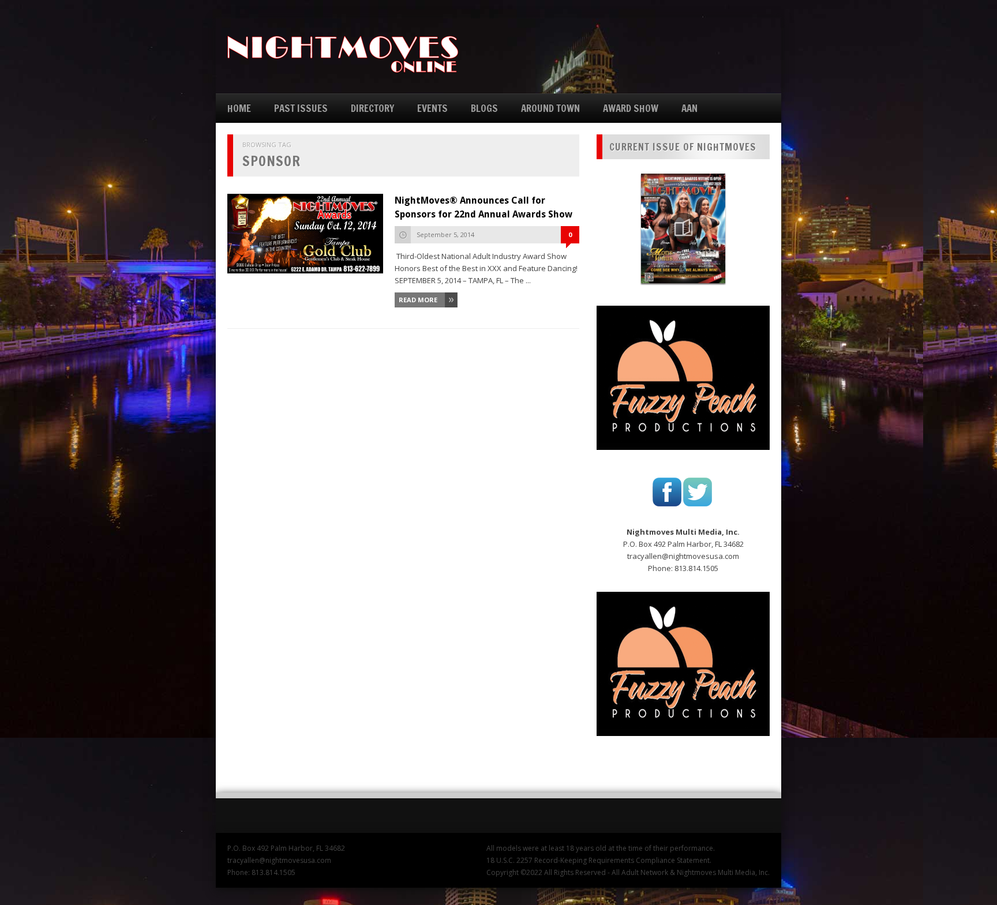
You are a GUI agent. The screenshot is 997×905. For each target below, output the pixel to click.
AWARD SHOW (630, 108)
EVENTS (432, 108)
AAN (689, 108)
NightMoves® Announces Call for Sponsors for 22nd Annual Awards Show (483, 207)
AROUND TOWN (550, 108)
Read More (418, 299)
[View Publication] (683, 228)
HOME (239, 108)
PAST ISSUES (301, 108)
